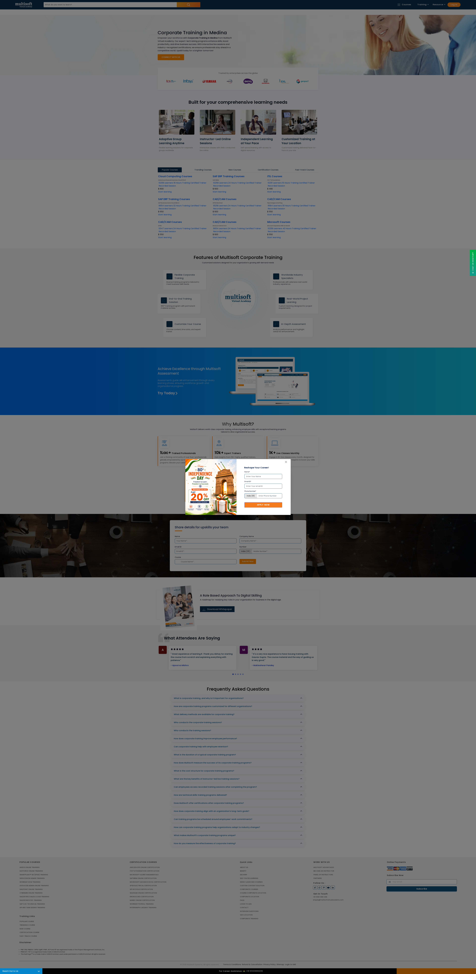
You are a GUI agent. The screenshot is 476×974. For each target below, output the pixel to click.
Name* (247, 472)
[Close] (286, 462)
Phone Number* (250, 491)
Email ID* (247, 481)
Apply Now (263, 504)
